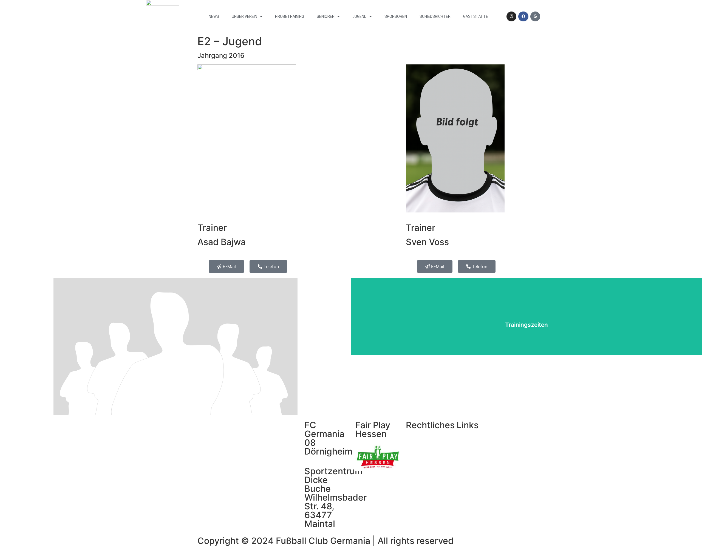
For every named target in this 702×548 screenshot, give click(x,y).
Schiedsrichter (435, 16)
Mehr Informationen (526, 333)
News (214, 16)
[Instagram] (511, 16)
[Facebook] (523, 16)
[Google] (535, 16)
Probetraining (289, 16)
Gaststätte (475, 16)
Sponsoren (395, 16)
